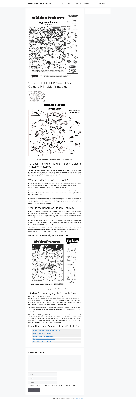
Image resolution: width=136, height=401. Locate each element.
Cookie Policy (87, 3)
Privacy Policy (102, 3)
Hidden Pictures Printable (39, 3)
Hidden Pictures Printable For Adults (43, 336)
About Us (62, 3)
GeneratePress (79, 398)
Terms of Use (77, 3)
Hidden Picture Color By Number (42, 333)
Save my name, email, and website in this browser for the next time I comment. (52, 385)
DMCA (94, 3)
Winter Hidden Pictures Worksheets (43, 342)
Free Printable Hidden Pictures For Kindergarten (47, 330)
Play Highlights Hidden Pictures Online (44, 339)
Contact (69, 3)
